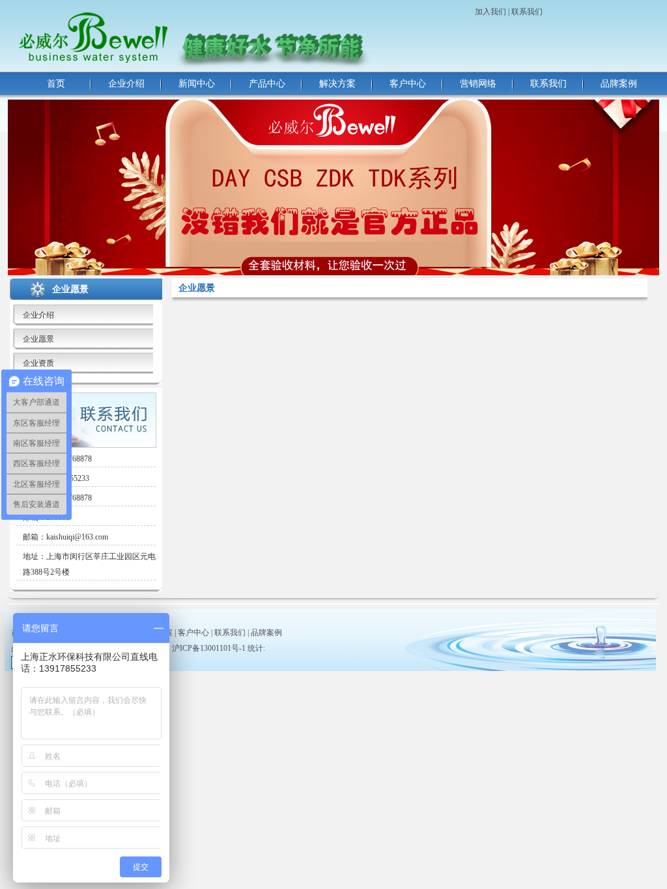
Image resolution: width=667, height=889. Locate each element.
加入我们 (490, 11)
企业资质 (38, 363)
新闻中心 (196, 84)
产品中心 (267, 84)
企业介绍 (126, 84)
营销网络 (478, 84)
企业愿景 (38, 339)
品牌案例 (619, 84)
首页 (56, 84)
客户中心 (408, 84)
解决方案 (337, 84)
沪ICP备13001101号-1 (209, 648)
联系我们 (527, 11)
